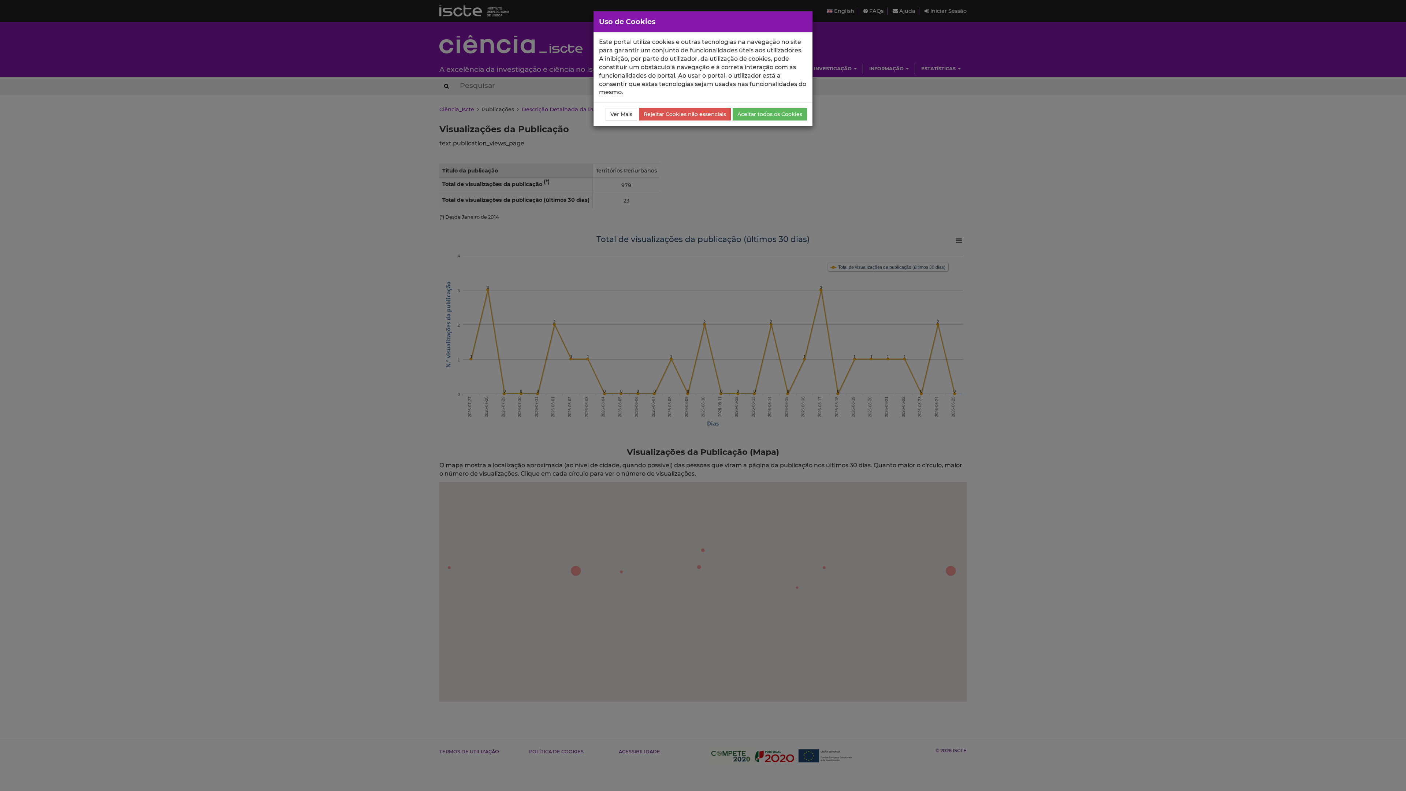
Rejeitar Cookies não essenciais (685, 114)
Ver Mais (621, 114)
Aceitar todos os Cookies (769, 114)
